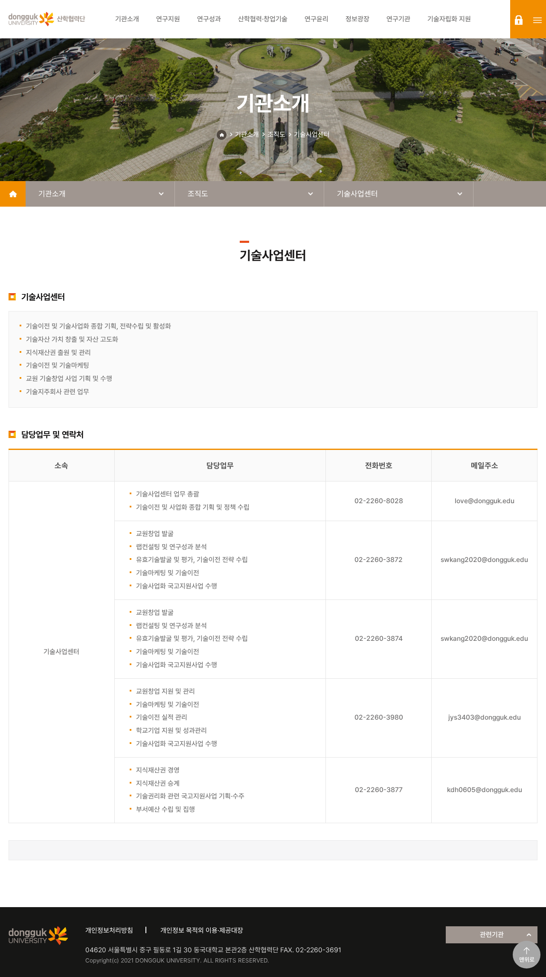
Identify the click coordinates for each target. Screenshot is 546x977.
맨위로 (526, 959)
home (13, 194)
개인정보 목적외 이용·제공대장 (201, 930)
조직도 (276, 134)
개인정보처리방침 (109, 930)
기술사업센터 (312, 134)
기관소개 (247, 134)
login (518, 20)
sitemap (537, 20)
